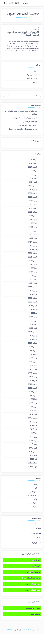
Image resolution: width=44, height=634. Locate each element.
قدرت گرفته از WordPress (30, 629)
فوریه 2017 (33, 444)
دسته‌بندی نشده (31, 495)
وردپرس (34, 82)
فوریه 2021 (33, 279)
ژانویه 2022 (33, 238)
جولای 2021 (33, 260)
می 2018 (34, 399)
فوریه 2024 (33, 178)
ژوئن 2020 (33, 309)
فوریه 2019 (33, 365)
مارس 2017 (33, 440)
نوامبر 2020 (33, 290)
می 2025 (34, 159)
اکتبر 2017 (33, 425)
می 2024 (34, 171)
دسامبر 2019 (32, 332)
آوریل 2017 (33, 436)
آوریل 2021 (33, 272)
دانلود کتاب (33, 491)
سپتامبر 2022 (32, 212)
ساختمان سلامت (35, 533)
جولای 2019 (33, 346)
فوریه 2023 (33, 204)
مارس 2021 (33, 275)
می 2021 (34, 268)
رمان (35, 499)
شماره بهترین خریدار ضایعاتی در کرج (25, 118)
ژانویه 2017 (33, 448)
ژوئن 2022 (33, 219)
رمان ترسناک (33, 503)
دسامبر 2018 (32, 373)
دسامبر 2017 (32, 418)
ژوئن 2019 (33, 350)
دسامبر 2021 (32, 242)
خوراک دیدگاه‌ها (32, 78)
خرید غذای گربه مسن (30, 121)
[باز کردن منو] (38, 3)
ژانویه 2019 (33, 369)
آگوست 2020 (32, 302)
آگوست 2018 (32, 388)
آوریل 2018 (33, 403)
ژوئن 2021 (33, 264)
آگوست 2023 (32, 197)
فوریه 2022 (33, 234)
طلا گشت (38, 524)
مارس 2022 (33, 230)
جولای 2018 (33, 391)
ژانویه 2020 (33, 328)
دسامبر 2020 (32, 287)
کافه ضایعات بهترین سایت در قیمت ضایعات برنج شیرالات (21, 113)
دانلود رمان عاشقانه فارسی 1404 (16, 3)
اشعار (35, 484)
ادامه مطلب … (9, 56)
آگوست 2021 (32, 257)
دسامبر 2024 (32, 163)
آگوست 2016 (32, 466)
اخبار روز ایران (36, 542)
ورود (35, 71)
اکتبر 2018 (33, 380)
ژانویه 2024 (33, 182)
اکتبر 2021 (33, 249)
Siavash (9, 629)
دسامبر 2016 (32, 451)
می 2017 (34, 433)
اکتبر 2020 (33, 294)
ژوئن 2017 (33, 429)
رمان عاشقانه (33, 506)
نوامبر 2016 (33, 455)
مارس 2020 (33, 320)
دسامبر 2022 (32, 208)
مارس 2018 (33, 406)
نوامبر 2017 (33, 421)
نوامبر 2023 (33, 189)
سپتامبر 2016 (32, 463)
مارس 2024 (33, 174)
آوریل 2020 (33, 317)
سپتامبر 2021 (32, 253)
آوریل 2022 (33, 227)
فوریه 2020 (33, 324)
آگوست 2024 (32, 167)
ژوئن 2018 (33, 395)
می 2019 (34, 354)
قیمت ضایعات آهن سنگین (28, 125)
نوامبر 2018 (33, 377)
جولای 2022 (33, 216)
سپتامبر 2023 (32, 193)
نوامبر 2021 (33, 245)
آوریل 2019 (33, 358)
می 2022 (34, 223)
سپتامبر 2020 (32, 298)
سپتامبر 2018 (32, 384)
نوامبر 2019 (33, 335)
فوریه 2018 (33, 410)
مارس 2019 (33, 362)
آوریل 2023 (33, 201)
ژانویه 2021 (33, 283)
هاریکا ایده (37, 538)
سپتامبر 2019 (32, 343)
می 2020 (34, 313)
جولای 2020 (33, 305)
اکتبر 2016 (33, 459)
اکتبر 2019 (33, 339)
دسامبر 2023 (32, 186)
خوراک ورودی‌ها (32, 74)
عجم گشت (37, 528)
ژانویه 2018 (33, 414)
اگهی (38, 28)
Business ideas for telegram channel (23, 129)
